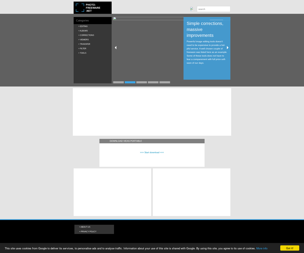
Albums (84, 31)
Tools (83, 53)
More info (261, 248)
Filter (83, 48)
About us (85, 227)
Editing (84, 26)
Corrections (87, 35)
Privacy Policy (88, 231)
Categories (82, 20)
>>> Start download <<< (152, 152)
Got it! (289, 248)
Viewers (84, 40)
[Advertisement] (152, 112)
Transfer (85, 44)
